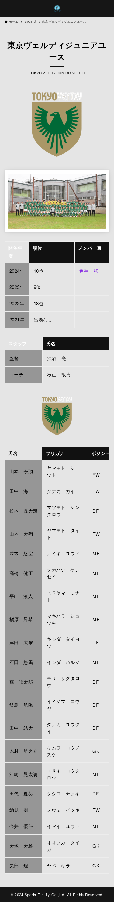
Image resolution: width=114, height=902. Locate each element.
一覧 (93, 271)
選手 (84, 271)
